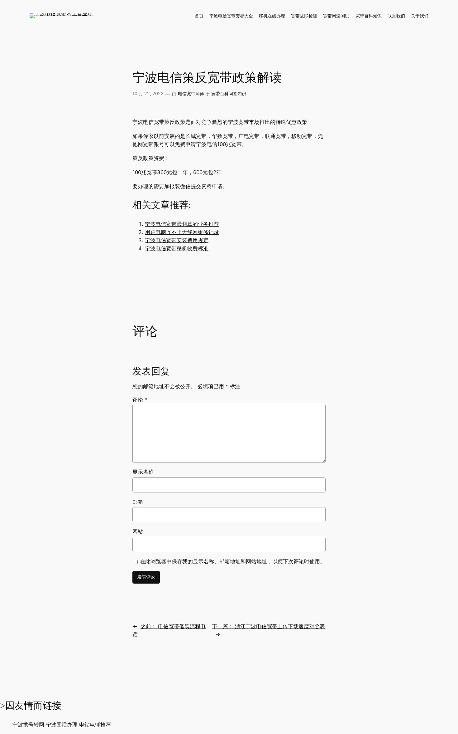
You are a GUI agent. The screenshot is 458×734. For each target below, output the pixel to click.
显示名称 (143, 472)
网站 (137, 531)
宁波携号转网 (28, 725)
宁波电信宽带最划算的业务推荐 (182, 224)
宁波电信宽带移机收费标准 (176, 248)
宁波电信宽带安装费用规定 (176, 240)
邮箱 (137, 502)
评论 (139, 400)
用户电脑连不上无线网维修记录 (182, 232)
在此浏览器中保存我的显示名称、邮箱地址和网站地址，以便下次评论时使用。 (232, 561)
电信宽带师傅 (191, 93)
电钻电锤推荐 (95, 725)
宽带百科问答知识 (228, 93)
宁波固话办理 (62, 725)
